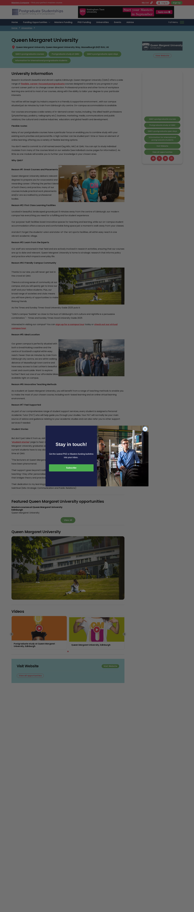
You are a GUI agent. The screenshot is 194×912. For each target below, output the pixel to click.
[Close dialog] (145, 429)
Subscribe (71, 468)
